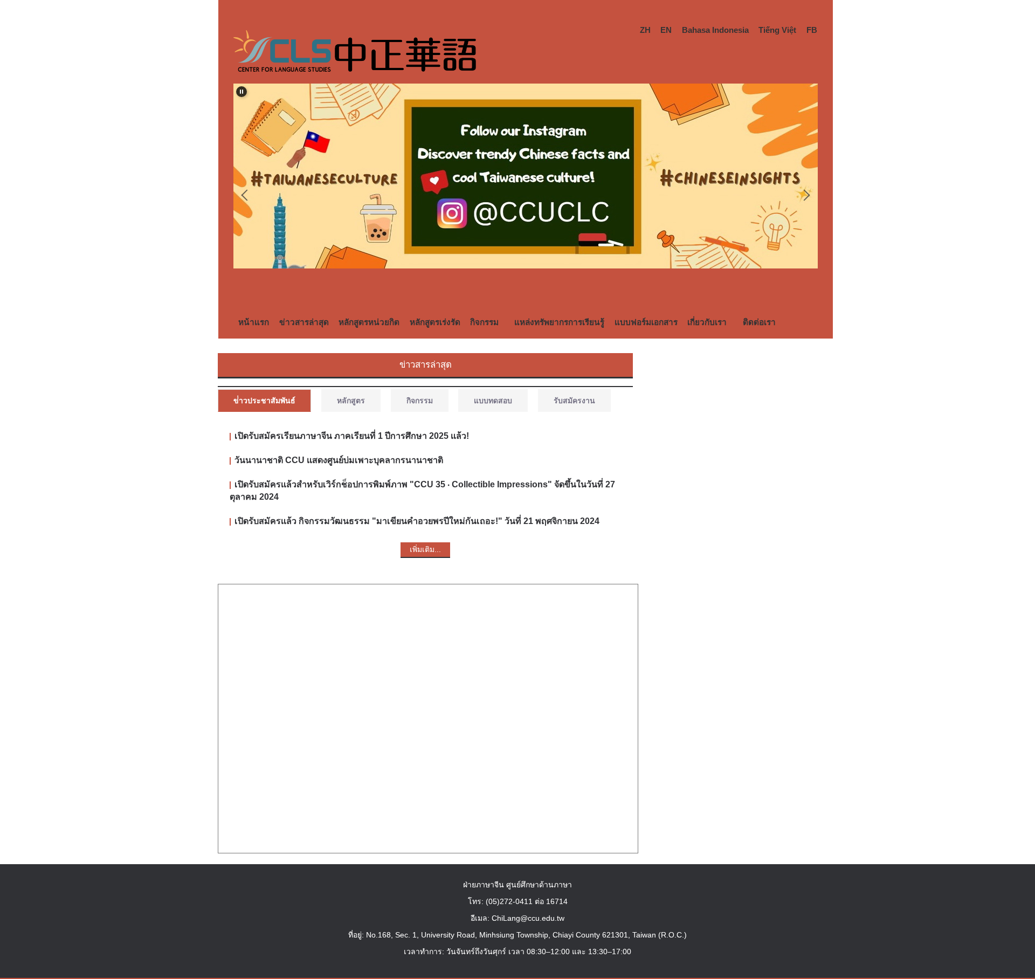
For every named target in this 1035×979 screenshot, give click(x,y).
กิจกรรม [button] (484, 322)
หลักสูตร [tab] (351, 400)
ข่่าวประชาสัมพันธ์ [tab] (264, 400)
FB (811, 30)
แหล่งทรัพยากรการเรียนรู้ (559, 322)
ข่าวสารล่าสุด (304, 322)
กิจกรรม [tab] (419, 400)
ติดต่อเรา (759, 322)
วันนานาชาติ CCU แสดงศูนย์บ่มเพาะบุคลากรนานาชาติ (338, 460)
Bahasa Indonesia (715, 30)
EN (666, 30)
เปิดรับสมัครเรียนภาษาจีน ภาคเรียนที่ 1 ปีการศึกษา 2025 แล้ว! (351, 435)
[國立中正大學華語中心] (354, 53)
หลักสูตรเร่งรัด (435, 322)
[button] (241, 91)
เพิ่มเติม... (425, 549)
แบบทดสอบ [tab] (493, 400)
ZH (645, 30)
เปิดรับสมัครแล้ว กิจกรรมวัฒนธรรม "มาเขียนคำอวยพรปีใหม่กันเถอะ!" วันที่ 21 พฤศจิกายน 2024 (416, 521)
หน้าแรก (253, 322)
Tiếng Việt (777, 30)
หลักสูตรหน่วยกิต (369, 322)
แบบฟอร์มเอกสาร (646, 322)
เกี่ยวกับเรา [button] (707, 322)
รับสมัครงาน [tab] (574, 400)
